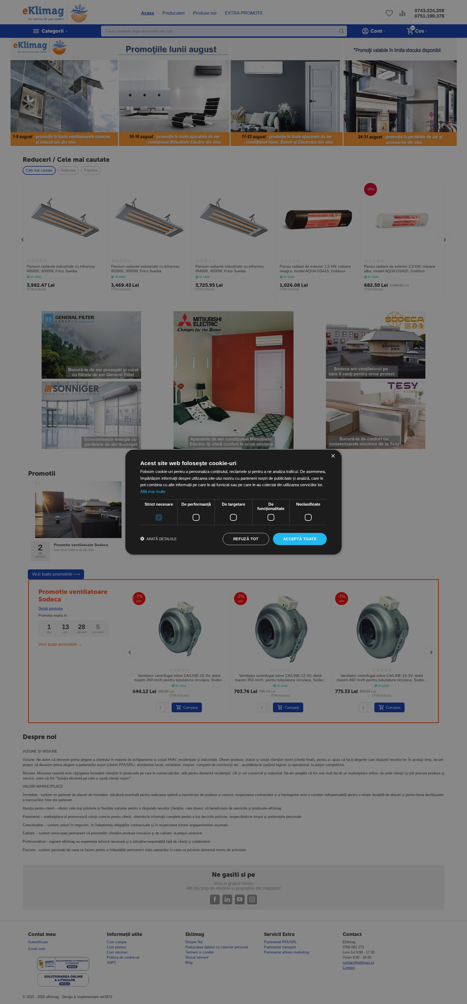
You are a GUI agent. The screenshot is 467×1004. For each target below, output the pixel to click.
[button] (158, 539)
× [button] (333, 456)
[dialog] (233, 502)
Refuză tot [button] (246, 539)
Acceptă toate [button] (299, 539)
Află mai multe (152, 491)
